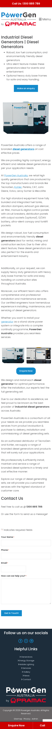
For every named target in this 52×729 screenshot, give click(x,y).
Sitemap (18, 718)
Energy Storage (26, 660)
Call (42, 725)
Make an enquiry (26, 88)
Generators (26, 656)
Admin (35, 718)
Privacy (27, 718)
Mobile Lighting (27, 664)
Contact (27, 679)
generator (7, 321)
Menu (46, 19)
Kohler (18, 187)
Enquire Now (26, 370)
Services (27, 668)
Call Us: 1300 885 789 (26, 3)
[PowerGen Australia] (18, 12)
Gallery (26, 671)
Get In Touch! (11, 613)
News (26, 675)
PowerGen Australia (16, 175)
